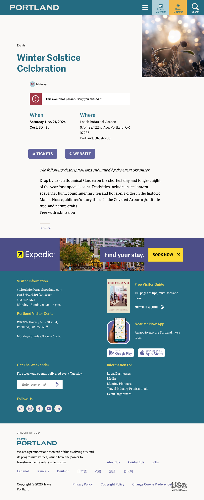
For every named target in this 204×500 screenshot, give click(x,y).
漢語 (112, 471)
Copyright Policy (112, 484)
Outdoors (45, 228)
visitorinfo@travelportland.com (39, 289)
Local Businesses (119, 373)
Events (21, 45)
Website (82, 153)
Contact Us (136, 462)
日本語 (82, 471)
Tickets (44, 153)
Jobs (155, 462)
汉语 (98, 471)
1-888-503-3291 (27, 294)
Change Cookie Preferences (152, 484)
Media (111, 378)
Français (43, 471)
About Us (113, 462)
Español (23, 471)
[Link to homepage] (34, 7)
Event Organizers (119, 394)
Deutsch (63, 471)
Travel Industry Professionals (127, 389)
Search (195, 11)
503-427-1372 (26, 300)
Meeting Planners (119, 384)
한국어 (128, 471)
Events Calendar (161, 10)
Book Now (162, 254)
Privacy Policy (83, 484)
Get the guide (146, 307)
